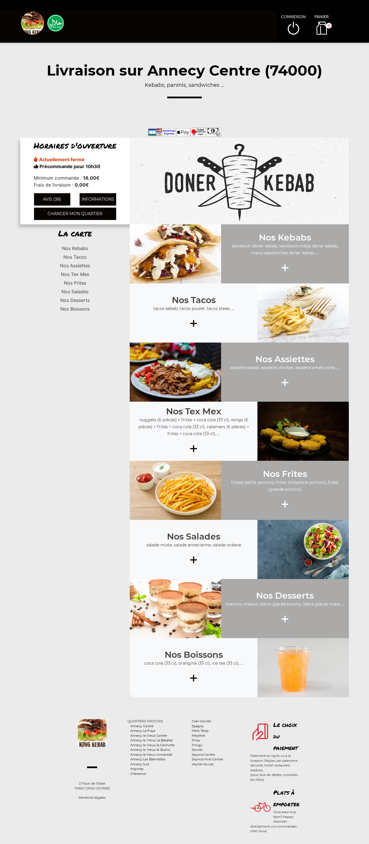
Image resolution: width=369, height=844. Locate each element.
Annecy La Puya (142, 731)
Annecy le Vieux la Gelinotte (152, 745)
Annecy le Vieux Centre (148, 736)
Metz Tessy (200, 731)
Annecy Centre (142, 726)
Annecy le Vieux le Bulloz (150, 750)
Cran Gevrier (201, 721)
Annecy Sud (139, 764)
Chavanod (138, 774)
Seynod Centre (203, 755)
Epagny (198, 726)
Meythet (198, 736)
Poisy (196, 740)
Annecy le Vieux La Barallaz (151, 740)
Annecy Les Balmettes (147, 759)
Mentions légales (92, 798)
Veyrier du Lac (203, 764)
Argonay (137, 769)
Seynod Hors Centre (207, 759)
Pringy (197, 745)
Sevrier (197, 750)
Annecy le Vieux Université (151, 755)
